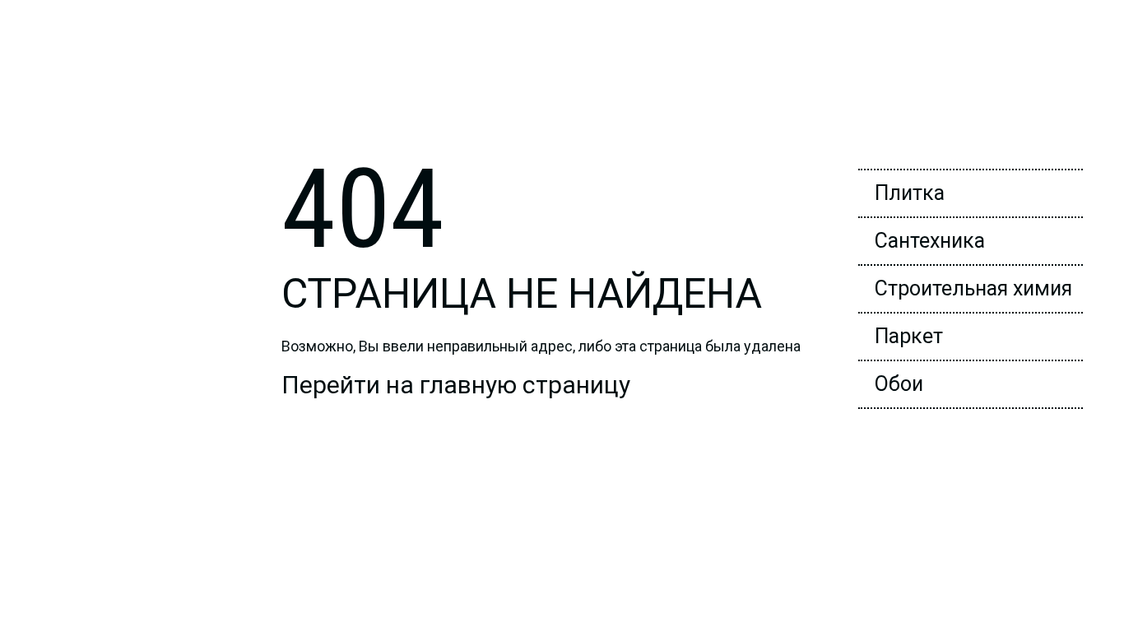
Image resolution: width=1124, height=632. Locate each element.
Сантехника (930, 241)
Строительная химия (973, 288)
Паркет (909, 336)
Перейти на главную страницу (455, 384)
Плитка (910, 193)
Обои (899, 384)
